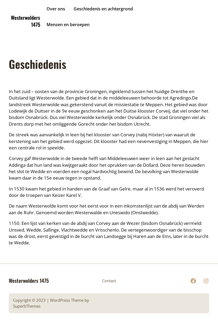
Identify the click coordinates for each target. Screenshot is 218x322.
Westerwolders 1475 (25, 21)
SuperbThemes (26, 306)
